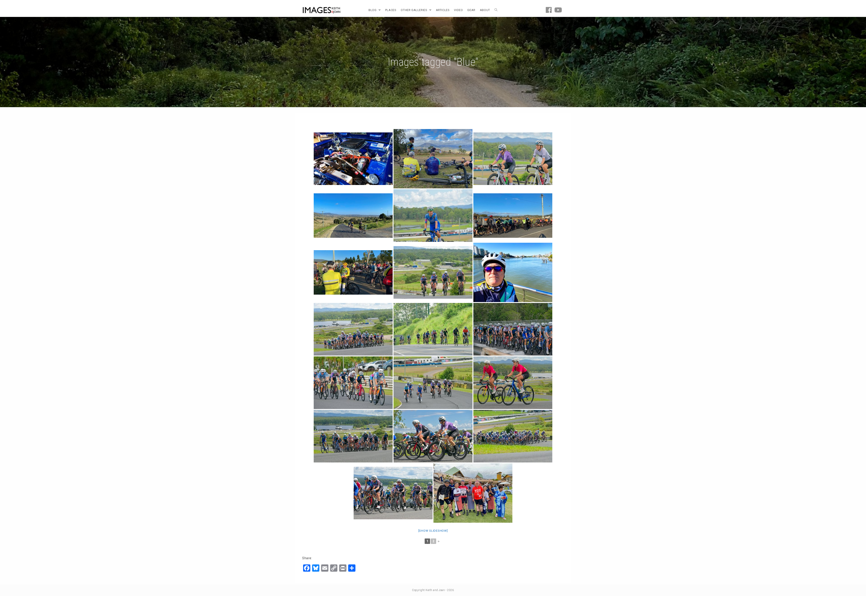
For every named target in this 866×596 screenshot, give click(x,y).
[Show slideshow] (433, 530)
